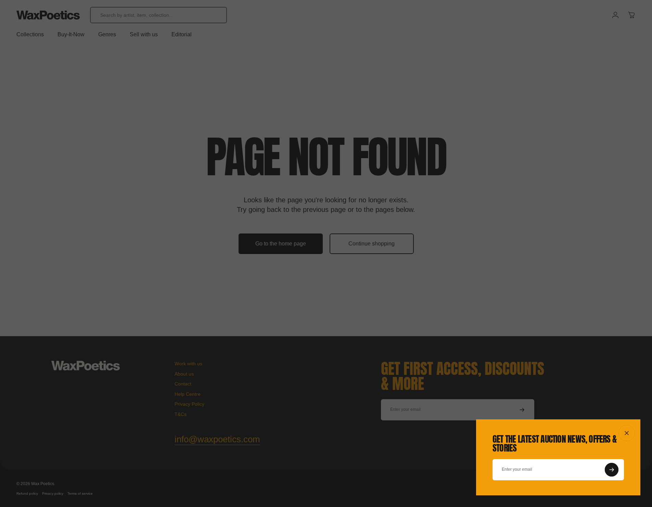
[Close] (626, 433)
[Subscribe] (611, 470)
